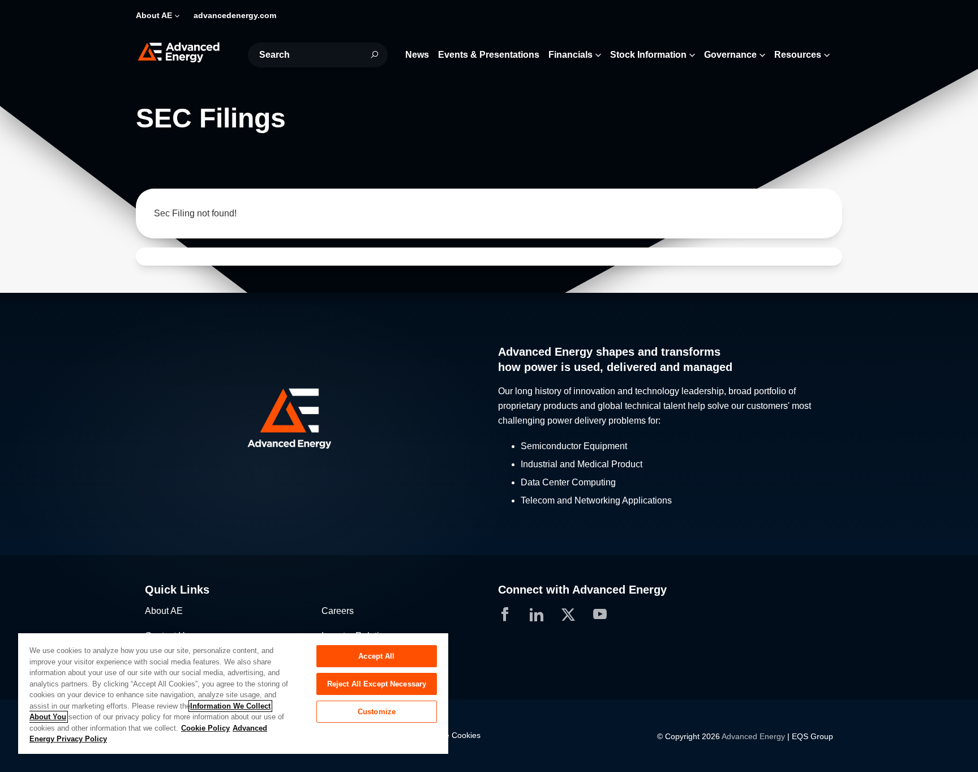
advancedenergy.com (235, 15)
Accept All (376, 656)
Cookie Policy (205, 728)
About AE (164, 611)
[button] (312, 419)
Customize (377, 711)
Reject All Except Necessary (377, 684)
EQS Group (812, 736)
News (417, 54)
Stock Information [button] (648, 54)
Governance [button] (730, 54)
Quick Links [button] (177, 589)
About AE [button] (154, 15)
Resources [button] (797, 54)
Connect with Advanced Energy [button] (582, 589)
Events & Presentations (488, 54)
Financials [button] (570, 54)
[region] (233, 693)
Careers (337, 611)
